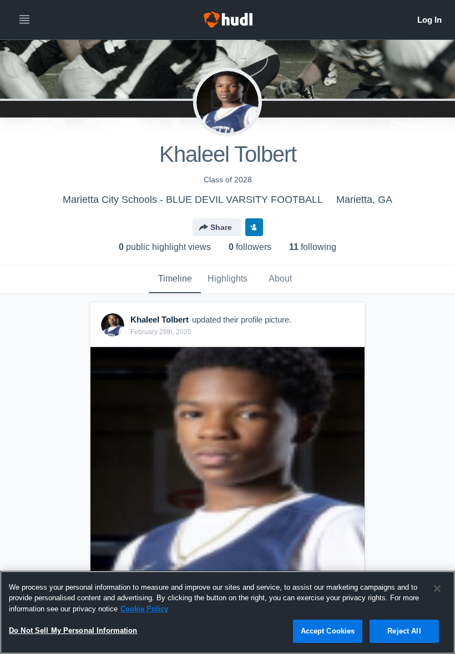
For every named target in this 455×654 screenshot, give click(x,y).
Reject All (404, 631)
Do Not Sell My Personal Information (73, 630)
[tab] (175, 279)
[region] (227, 612)
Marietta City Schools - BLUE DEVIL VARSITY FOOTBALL (193, 199)
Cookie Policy (144, 609)
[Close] (437, 588)
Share (221, 227)
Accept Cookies (328, 631)
